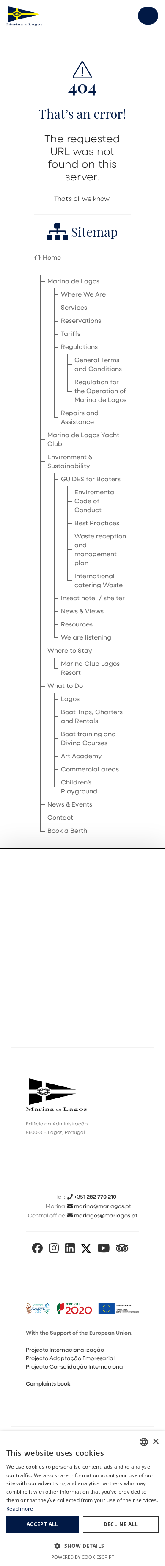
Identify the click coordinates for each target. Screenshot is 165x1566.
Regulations (79, 347)
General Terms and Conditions (98, 365)
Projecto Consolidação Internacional (75, 1367)
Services (74, 308)
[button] (82, 1545)
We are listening (86, 638)
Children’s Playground (79, 787)
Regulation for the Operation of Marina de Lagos (100, 392)
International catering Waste (98, 581)
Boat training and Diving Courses (88, 739)
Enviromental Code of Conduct (95, 502)
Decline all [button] (121, 1524)
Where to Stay (69, 651)
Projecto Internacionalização (65, 1350)
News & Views (82, 612)
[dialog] (82, 1498)
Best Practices (96, 524)
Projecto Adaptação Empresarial (70, 1358)
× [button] (155, 1442)
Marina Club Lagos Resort (90, 668)
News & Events (69, 805)
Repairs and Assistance (80, 418)
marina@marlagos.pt (102, 1206)
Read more (19, 1508)
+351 (94, 1197)
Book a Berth (67, 831)
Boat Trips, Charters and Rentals (92, 717)
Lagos (70, 699)
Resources (77, 625)
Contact (60, 818)
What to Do (65, 686)
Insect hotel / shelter (93, 599)
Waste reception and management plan (100, 550)
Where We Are (83, 295)
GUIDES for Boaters (91, 480)
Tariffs (70, 334)
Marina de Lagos (73, 282)
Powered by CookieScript (82, 1557)
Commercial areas (90, 770)
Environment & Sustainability (69, 462)
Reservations (81, 321)
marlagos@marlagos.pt (105, 1216)
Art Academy (81, 757)
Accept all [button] (42, 1524)
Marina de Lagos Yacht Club (83, 440)
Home (51, 258)
